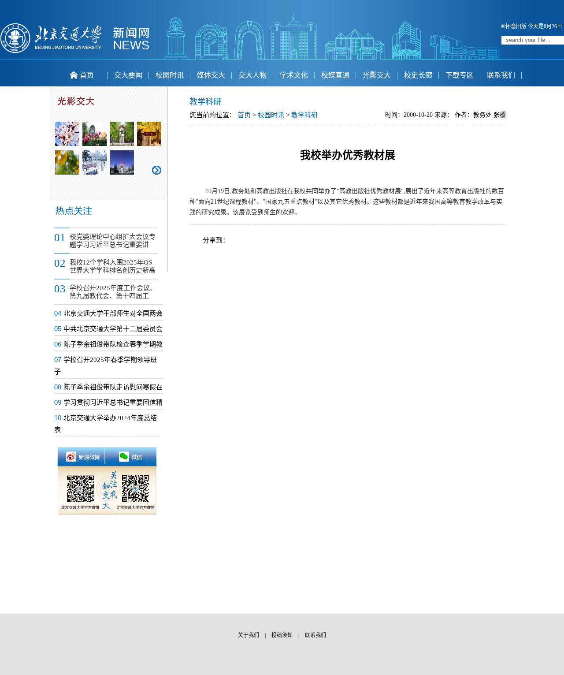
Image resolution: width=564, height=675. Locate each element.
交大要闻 (128, 75)
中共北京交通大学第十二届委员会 (113, 328)
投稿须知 (282, 635)
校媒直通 (335, 75)
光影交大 (377, 75)
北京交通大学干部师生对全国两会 (113, 313)
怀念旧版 (516, 26)
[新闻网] (75, 51)
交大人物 (252, 75)
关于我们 (248, 635)
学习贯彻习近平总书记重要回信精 (113, 402)
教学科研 (304, 115)
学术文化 (294, 75)
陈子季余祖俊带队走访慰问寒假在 (113, 387)
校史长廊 (418, 75)
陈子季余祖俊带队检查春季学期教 (113, 344)
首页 (87, 75)
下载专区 (459, 75)
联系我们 (501, 75)
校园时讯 (170, 75)
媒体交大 (211, 75)
